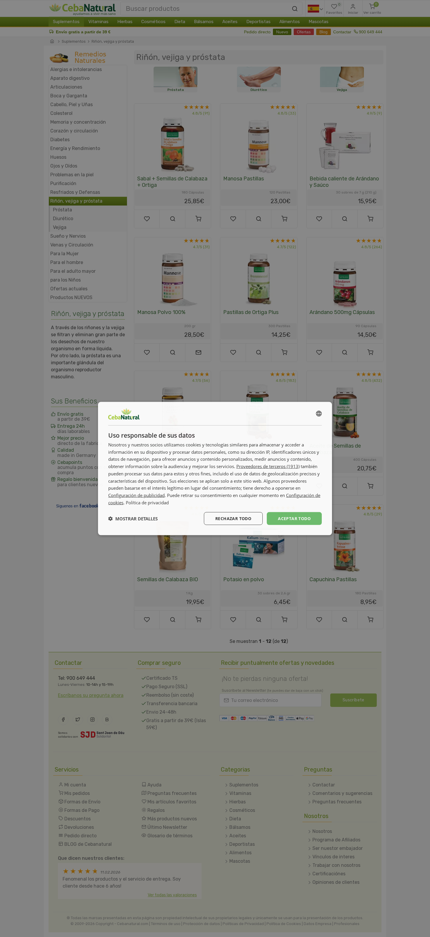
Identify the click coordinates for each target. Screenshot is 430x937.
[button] (133, 518)
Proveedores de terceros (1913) (268, 466)
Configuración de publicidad (136, 495)
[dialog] (215, 468)
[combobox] (319, 413)
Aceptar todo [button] (294, 518)
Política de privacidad (147, 502)
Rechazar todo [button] (233, 518)
